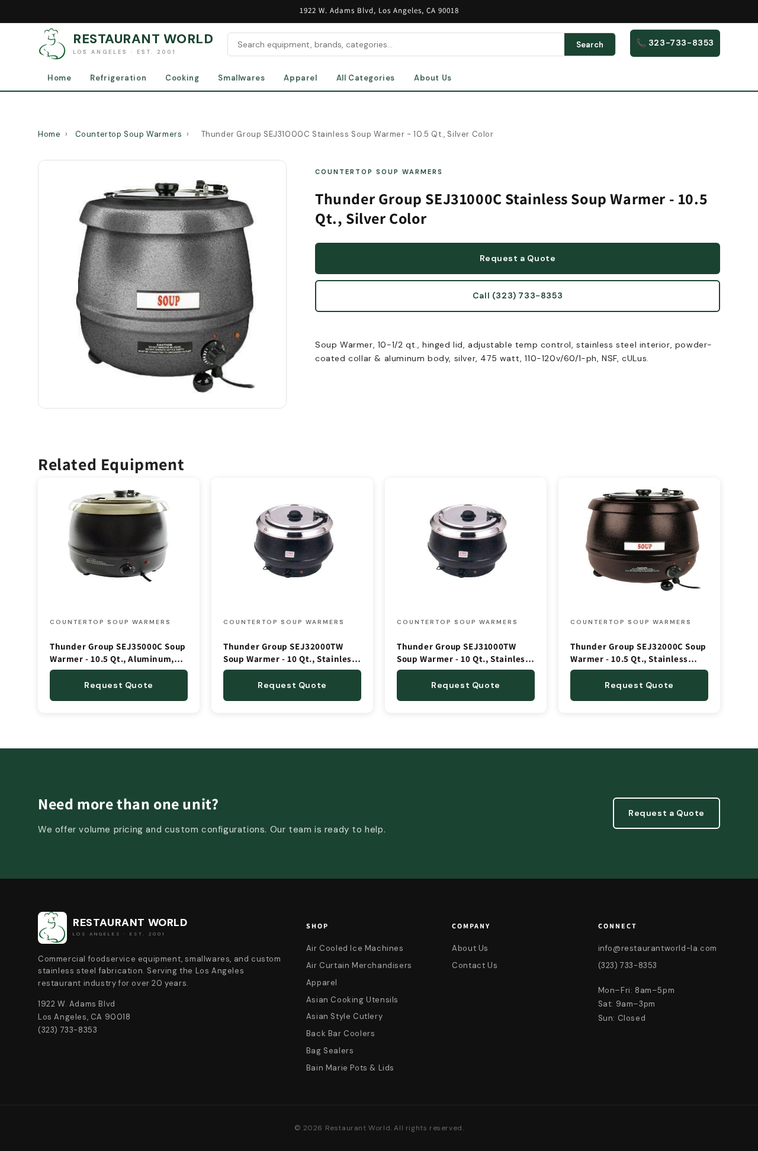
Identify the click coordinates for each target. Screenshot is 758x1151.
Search (589, 45)
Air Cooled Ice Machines (355, 948)
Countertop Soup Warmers (128, 134)
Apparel (300, 78)
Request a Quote (518, 258)
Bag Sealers (330, 1051)
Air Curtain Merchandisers (359, 965)
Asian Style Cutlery (344, 1016)
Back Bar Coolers (340, 1033)
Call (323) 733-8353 (518, 295)
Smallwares (241, 78)
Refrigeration (118, 78)
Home (59, 78)
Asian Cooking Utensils (352, 1000)
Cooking (182, 78)
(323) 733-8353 (627, 965)
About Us (433, 78)
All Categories (365, 78)
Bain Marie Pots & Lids (350, 1068)
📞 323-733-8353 (675, 42)
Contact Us (474, 965)
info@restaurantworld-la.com (657, 948)
